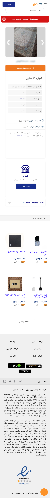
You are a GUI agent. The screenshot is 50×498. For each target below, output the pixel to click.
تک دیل (39, 261)
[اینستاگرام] (4, 382)
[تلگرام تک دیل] (20, 382)
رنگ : (38, 110)
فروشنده (26, 186)
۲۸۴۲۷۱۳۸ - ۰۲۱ (18, 493)
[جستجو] (39, 10)
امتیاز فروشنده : (34, 86)
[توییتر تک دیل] (10, 382)
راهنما (12, 341)
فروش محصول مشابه (25, 68)
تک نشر (12, 356)
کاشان (22, 99)
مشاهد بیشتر (24, 321)
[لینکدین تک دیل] (15, 382)
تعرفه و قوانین (12, 348)
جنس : (38, 104)
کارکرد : (38, 92)
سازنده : (37, 98)
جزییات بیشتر (21, 135)
